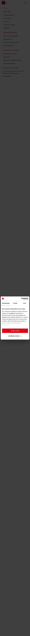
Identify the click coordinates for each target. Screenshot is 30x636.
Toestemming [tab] (5, 303)
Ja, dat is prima (15, 330)
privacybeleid (6, 325)
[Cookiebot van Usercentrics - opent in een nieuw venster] (21, 299)
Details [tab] (15, 303)
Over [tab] (24, 303)
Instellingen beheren (14, 336)
